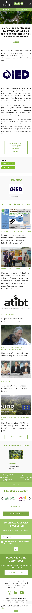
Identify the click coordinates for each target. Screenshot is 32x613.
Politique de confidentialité (16, 583)
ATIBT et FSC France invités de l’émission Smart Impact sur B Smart (14, 388)
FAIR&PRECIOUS (8, 600)
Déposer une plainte (16, 587)
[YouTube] (22, 594)
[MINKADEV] (22, 498)
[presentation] (2, 498)
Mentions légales (16, 581)
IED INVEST (13, 197)
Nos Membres (16, 506)
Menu (7, 9)
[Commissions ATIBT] (16, 455)
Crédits (17, 585)
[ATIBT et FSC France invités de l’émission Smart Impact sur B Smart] (16, 370)
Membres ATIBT (8, 163)
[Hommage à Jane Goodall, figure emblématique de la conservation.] (16, 335)
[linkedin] (15, 594)
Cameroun (24, 269)
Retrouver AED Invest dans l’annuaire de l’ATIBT (16, 147)
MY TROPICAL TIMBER (22, 600)
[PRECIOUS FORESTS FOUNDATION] (10, 498)
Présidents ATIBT (14, 347)
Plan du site (8, 585)
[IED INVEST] (16, 189)
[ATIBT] (7, 3)
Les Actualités (16, 436)
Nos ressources (16, 573)
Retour (16, 484)
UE (29, 269)
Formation (27, 231)
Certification (25, 417)
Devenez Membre (16, 514)
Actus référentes (8, 168)
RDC (21, 231)
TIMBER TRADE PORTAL (16, 602)
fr (25, 4)
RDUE (3, 419)
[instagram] (9, 594)
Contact (25, 585)
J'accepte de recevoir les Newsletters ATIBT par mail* (16, 542)
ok (16, 611)
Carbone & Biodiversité (16, 349)
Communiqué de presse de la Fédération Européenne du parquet (8, 477)
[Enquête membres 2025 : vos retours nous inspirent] (16, 302)
